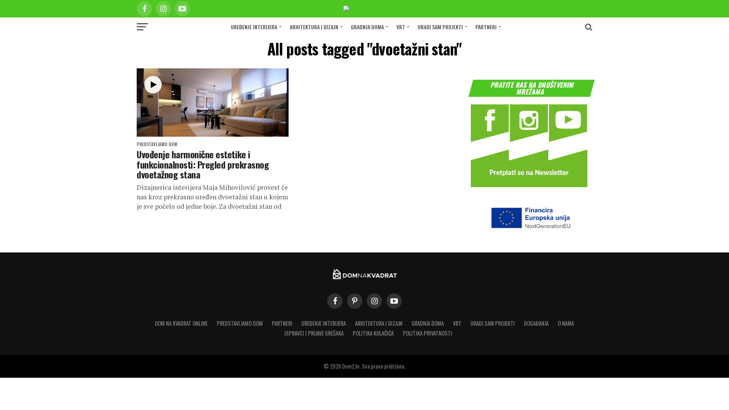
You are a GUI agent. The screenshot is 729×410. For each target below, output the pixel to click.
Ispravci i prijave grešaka (314, 333)
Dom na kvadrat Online (181, 323)
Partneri (486, 27)
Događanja (536, 323)
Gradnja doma (367, 27)
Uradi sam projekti (440, 27)
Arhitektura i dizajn (314, 27)
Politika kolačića (373, 333)
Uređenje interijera (254, 27)
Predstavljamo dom (240, 323)
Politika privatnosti (427, 333)
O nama (566, 323)
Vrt (400, 27)
